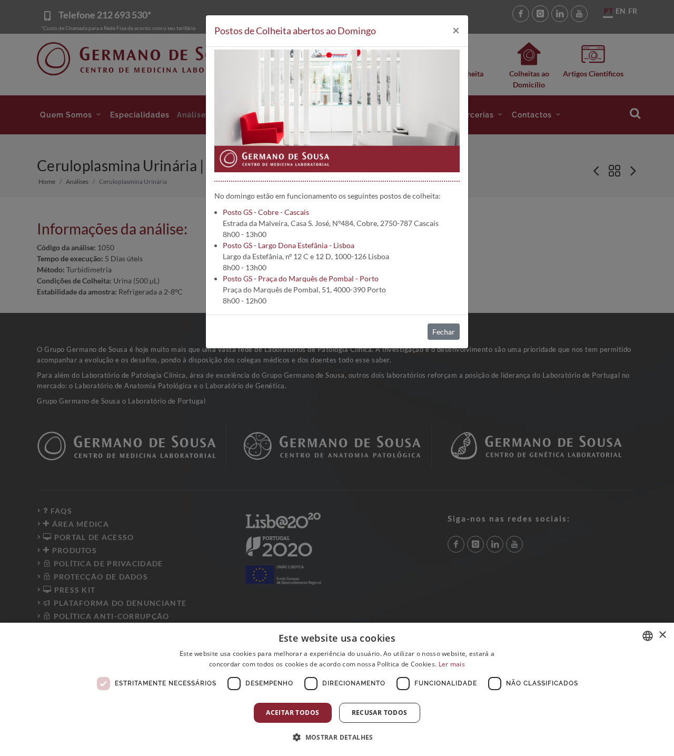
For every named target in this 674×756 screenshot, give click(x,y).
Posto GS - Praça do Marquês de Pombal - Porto (301, 278)
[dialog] (337, 689)
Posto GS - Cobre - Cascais (266, 212)
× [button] (662, 635)
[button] (337, 737)
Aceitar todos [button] (292, 712)
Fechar (443, 331)
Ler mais (452, 664)
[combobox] (647, 636)
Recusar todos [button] (380, 712)
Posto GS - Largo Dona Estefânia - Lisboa (288, 245)
